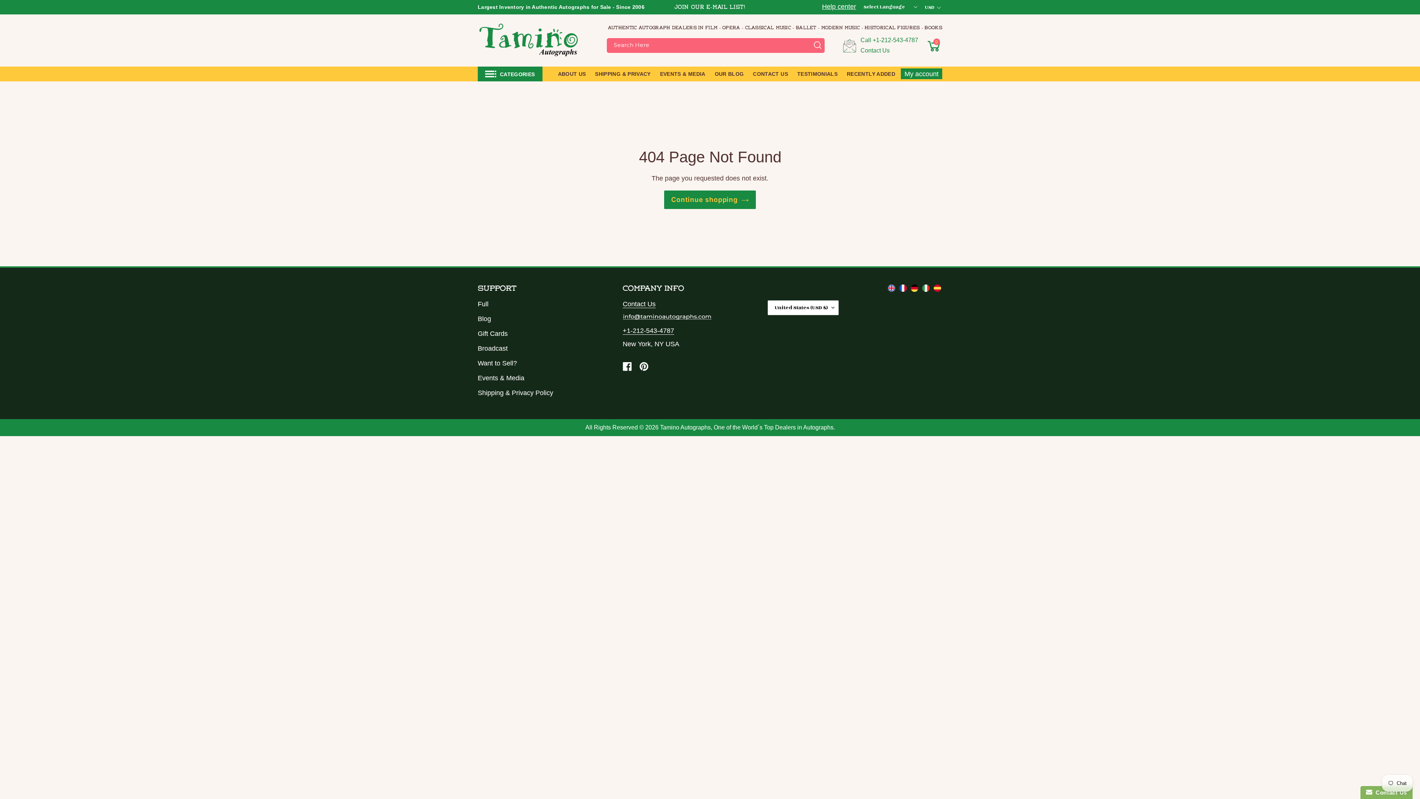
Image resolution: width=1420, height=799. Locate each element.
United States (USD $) (801, 307)
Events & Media (501, 378)
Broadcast (493, 348)
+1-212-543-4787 (895, 40)
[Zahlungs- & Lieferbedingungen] (915, 289)
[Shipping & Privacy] (892, 289)
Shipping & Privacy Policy (515, 393)
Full (483, 304)
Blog (484, 319)
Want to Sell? (497, 363)
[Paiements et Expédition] (904, 289)
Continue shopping (704, 199)
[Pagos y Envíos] (937, 289)
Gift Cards (493, 333)
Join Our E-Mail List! (710, 7)
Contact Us (875, 50)
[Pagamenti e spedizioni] (927, 289)
